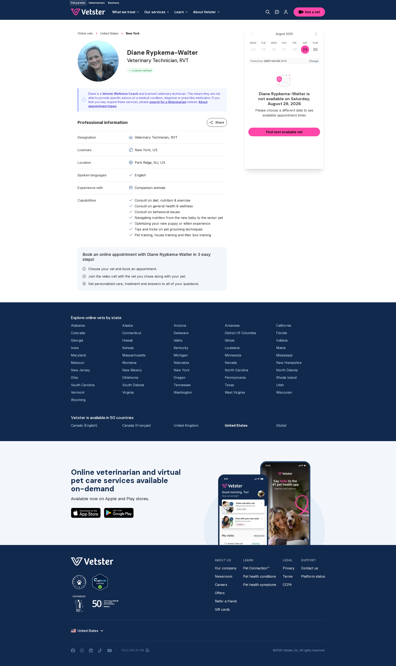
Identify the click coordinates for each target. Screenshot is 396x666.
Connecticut (131, 333)
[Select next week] (316, 34)
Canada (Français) (136, 425)
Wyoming (78, 400)
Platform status (313, 576)
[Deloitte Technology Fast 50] (105, 603)
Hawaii (127, 340)
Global (281, 425)
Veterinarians (96, 2)
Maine (281, 348)
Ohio (74, 377)
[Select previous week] (252, 34)
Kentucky (181, 348)
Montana (129, 363)
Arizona (180, 325)
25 (263, 49)
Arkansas (232, 325)
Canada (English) (84, 425)
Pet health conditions (259, 576)
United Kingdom (186, 425)
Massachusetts (134, 355)
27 (284, 49)
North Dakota (287, 370)
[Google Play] (119, 513)
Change (313, 61)
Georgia (77, 340)
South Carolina (82, 385)
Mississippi (284, 355)
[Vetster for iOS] (86, 513)
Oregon (179, 377)
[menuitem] (126, 12)
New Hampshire (289, 363)
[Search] (268, 12)
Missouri (77, 363)
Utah (280, 385)
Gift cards (222, 609)
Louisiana (232, 348)
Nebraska (181, 363)
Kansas (128, 348)
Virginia (128, 392)
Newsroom (223, 576)
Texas (229, 385)
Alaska (127, 325)
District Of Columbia (240, 333)
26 (274, 49)
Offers (220, 593)
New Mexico (132, 370)
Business (113, 2)
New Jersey (80, 370)
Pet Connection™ (256, 568)
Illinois (230, 340)
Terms (288, 576)
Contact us (309, 568)
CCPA (287, 585)
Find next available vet (284, 132)
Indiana (282, 340)
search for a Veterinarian (167, 102)
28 (294, 49)
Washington (183, 392)
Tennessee (182, 385)
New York (181, 370)
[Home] (88, 12)
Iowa (75, 348)
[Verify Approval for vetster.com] (100, 582)
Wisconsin (284, 392)
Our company (226, 568)
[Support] (277, 12)
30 (315, 49)
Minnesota (233, 355)
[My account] (286, 12)
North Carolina (236, 370)
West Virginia (235, 392)
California (283, 325)
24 (253, 49)
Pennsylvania (235, 377)
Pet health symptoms (259, 585)
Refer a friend (226, 601)
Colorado (78, 333)
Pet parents (78, 2)
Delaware (181, 333)
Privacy (289, 568)
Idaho (178, 340)
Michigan (181, 355)
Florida (281, 333)
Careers (221, 585)
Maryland (78, 355)
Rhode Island (286, 377)
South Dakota (133, 385)
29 (305, 49)
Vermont (77, 392)
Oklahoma (130, 377)
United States (236, 425)
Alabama (78, 325)
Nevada (231, 363)
